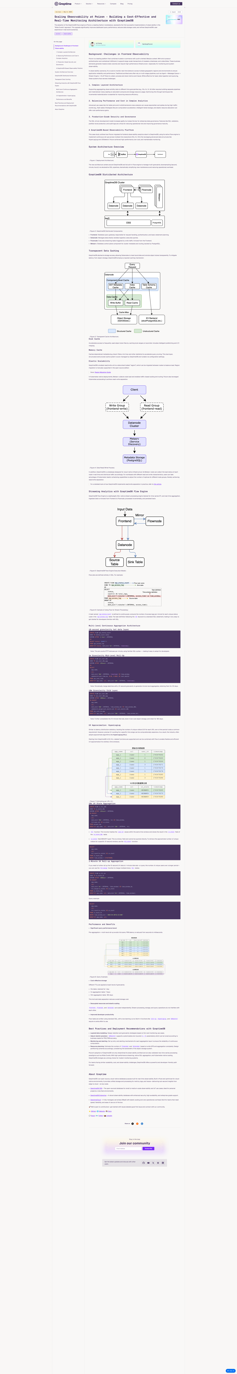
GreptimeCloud (95, 1100)
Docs (110, 1111)
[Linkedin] (163, 1163)
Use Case (64, 12)
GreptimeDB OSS (96, 1088)
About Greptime (59, 109)
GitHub (93, 1111)
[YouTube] (148, 1163)
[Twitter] (153, 1163)
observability (67, 34)
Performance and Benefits (64, 99)
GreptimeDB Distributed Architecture (66, 75)
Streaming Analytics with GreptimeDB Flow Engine (68, 84)
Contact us (176, 4)
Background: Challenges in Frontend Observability (66, 47)
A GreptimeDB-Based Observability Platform (69, 68)
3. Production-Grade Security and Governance (66, 63)
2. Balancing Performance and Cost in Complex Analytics (67, 57)
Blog (121, 4)
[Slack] (158, 1163)
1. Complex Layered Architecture (65, 52)
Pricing (130, 4)
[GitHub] (143, 1163)
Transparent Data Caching (62, 79)
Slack (93, 1116)
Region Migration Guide (103, 372)
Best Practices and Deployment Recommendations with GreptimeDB (65, 104)
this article (157, 484)
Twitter (100, 1116)
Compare (113, 4)
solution (58, 34)
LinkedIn (109, 1116)
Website (102, 1111)
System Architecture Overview (64, 72)
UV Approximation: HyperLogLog (65, 95)
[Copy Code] (177, 633)
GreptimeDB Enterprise (98, 1095)
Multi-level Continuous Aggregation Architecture (66, 91)
